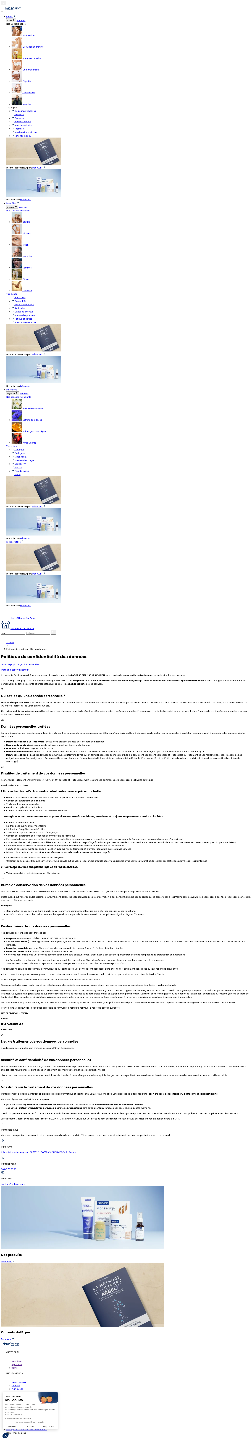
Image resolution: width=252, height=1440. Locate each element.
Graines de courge (24, 460)
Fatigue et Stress (23, 318)
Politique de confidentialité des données (26, 1429)
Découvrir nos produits (22, 628)
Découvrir (37, 167)
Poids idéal (20, 297)
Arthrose (19, 114)
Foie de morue (22, 471)
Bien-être (11, 203)
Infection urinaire (23, 125)
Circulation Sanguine (33, 46)
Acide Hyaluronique (24, 304)
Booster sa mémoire (25, 322)
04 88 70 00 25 (8, 1169)
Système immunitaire (26, 132)
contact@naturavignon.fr (14, 1184)
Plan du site (17, 1388)
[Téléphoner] (2, 637)
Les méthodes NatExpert (23, 618)
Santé (9, 16)
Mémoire (27, 256)
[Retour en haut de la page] (3, 3)
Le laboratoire (13, 541)
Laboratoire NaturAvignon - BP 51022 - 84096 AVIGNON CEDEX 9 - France (38, 1152)
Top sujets (11, 293)
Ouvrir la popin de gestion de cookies (20, 664)
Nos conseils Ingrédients (18, 396)
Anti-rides (20, 308)
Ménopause (28, 92)
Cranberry (20, 463)
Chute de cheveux (24, 311)
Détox (25, 279)
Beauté (26, 221)
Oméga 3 (19, 449)
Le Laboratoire (19, 1382)
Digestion (27, 81)
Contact (16, 1385)
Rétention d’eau (23, 135)
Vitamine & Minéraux (33, 408)
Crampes (19, 118)
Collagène (20, 453)
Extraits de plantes (32, 419)
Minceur (26, 233)
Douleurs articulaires (25, 111)
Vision (25, 244)
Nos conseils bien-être (18, 210)
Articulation (28, 35)
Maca (17, 474)
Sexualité (27, 290)
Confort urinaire (30, 69)
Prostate (19, 128)
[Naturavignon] (13, 11)
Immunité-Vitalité (31, 58)
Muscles (26, 104)
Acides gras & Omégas (34, 431)
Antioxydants (29, 442)
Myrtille (18, 467)
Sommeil (27, 267)
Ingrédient (11, 389)
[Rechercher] (53, 632)
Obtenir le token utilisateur (15, 669)
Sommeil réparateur (25, 315)
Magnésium (21, 456)
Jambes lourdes (23, 121)
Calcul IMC (20, 301)
